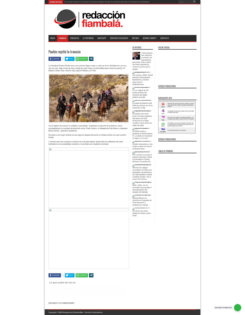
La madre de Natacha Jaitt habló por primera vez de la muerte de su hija (142, 105)
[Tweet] (70, 59)
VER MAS (135, 38)
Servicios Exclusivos (119, 38)
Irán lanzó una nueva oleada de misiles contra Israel (141, 213)
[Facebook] (172, 1)
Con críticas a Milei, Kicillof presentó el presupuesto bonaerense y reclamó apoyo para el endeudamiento (142, 79)
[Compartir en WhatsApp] (82, 59)
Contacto (164, 38)
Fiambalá (62, 38)
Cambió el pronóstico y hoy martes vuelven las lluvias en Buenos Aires (142, 146)
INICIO (52, 38)
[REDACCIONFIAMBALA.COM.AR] (86, 29)
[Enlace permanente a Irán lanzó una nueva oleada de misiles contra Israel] (142, 208)
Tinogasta (74, 38)
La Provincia (88, 38)
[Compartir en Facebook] (54, 59)
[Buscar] (195, 2)
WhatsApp (101, 38)
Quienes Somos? (149, 38)
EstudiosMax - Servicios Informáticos (88, 312)
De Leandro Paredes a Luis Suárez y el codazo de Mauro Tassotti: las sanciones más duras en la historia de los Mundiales (106, 2)
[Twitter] (175, 1)
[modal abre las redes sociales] (91, 59)
